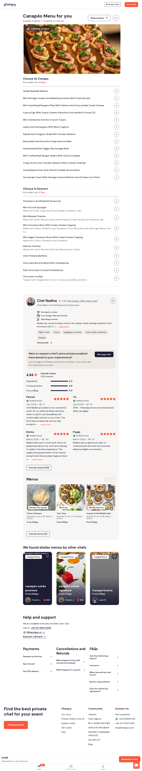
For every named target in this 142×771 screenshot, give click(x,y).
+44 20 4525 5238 (41, 627)
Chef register (95, 718)
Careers (92, 714)
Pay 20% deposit (31, 671)
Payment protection (32, 656)
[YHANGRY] (10, 4)
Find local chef (16, 724)
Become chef (112, 4)
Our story (66, 714)
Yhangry (66, 708)
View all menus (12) (38, 534)
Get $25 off (94, 739)
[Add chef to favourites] (113, 301)
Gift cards (66, 727)
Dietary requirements (100, 682)
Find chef (131, 4)
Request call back (33, 636)
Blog (90, 744)
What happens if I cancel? (68, 670)
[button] (106, 479)
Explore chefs (68, 723)
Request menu (129, 759)
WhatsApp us (34, 632)
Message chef (104, 354)
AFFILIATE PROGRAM (98, 727)
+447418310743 (126, 718)
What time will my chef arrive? (100, 673)
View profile (43, 342)
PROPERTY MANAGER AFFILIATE (99, 734)
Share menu (97, 18)
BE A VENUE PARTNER (99, 723)
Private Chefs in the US (72, 718)
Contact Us (122, 708)
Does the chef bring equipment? (99, 690)
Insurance (94, 665)
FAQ (63, 732)
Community (95, 708)
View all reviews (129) (39, 467)
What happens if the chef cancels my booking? (68, 661)
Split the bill (29, 664)
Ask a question (122, 714)
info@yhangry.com (124, 727)
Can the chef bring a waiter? (99, 657)
